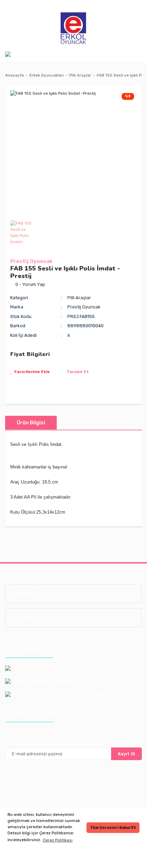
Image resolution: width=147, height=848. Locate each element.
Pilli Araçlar (79, 297)
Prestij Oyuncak (31, 261)
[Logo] (73, 28)
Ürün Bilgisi (31, 423)
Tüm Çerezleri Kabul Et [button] (113, 827)
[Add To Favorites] (30, 372)
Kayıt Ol (126, 753)
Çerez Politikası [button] (57, 840)
